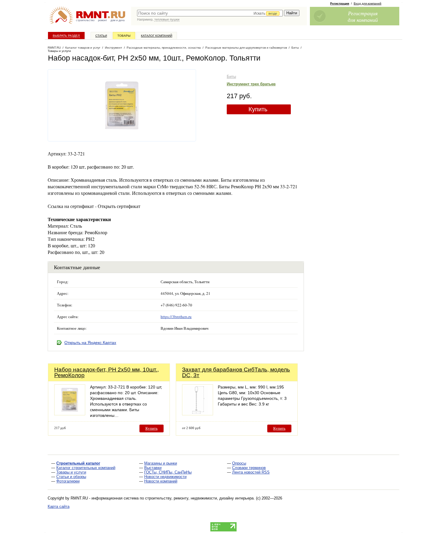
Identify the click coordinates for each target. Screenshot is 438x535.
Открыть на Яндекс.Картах (90, 342)
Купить (257, 109)
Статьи (101, 35)
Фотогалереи (68, 481)
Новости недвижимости (165, 476)
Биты (231, 76)
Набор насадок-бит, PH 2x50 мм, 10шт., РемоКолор (106, 372)
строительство (85, 20)
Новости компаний (160, 481)
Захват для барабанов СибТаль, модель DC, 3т (236, 372)
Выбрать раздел (66, 35)
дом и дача (118, 20)
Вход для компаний (367, 3)
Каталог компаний (156, 35)
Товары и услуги (71, 472)
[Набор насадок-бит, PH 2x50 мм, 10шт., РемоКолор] (70, 413)
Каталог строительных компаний (85, 467)
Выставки (152, 467)
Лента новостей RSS (251, 472)
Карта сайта (58, 506)
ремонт (102, 20)
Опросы (239, 463)
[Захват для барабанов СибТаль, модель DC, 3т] (197, 413)
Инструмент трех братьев (251, 84)
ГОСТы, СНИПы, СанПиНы (168, 472)
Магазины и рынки (160, 463)
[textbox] (210, 13)
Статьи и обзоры (71, 476)
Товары (124, 35)
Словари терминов (249, 467)
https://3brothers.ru (176, 316)
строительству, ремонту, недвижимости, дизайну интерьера (199, 498)
